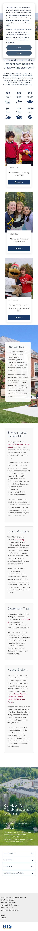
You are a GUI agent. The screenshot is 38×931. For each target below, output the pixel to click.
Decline (19, 53)
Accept (19, 47)
